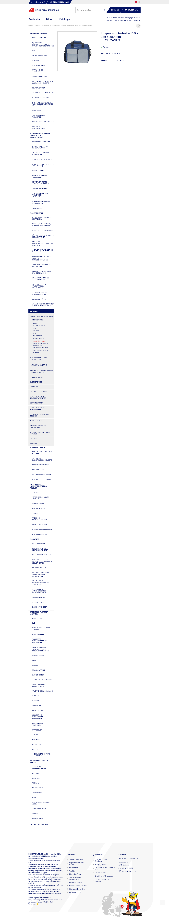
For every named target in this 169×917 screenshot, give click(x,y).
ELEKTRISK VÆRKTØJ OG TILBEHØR (39, 415)
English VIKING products (104, 876)
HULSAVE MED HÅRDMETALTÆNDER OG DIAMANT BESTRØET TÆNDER (43, 44)
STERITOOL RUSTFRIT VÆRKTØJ (39, 613)
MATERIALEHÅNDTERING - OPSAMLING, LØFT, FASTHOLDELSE (41, 574)
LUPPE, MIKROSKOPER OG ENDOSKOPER (41, 265)
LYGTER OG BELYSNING (39, 824)
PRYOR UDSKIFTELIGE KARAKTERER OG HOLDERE (42, 459)
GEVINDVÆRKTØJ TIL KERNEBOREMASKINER (40, 183)
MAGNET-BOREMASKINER (41, 141)
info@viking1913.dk (129, 871)
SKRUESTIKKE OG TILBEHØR (42, 529)
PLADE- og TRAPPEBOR (40, 97)
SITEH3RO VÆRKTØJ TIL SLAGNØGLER (40, 153)
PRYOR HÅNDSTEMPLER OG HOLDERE (42, 452)
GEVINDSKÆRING (38, 65)
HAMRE (35, 323)
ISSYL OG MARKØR (38, 670)
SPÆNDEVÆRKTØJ (39, 326)
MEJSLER (35, 696)
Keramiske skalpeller (39, 809)
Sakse (34, 797)
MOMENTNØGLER (39, 338)
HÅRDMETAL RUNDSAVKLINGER (39, 127)
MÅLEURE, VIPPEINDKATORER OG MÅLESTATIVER (43, 236)
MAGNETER (34, 539)
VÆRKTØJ (37, 25)
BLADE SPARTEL (38, 618)
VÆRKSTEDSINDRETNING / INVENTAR (40, 433)
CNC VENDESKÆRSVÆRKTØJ (42, 93)
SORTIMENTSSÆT (36, 403)
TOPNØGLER (36, 705)
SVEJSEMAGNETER (39, 568)
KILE (33, 623)
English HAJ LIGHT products (102, 880)
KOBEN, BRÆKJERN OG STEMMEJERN (40, 344)
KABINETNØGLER (38, 675)
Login (113, 10)
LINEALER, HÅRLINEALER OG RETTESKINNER (42, 251)
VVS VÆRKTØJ (37, 336)
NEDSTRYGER (37, 701)
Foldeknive (35, 783)
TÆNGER (36, 331)
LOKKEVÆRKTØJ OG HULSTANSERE (37, 408)
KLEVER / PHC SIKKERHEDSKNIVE (39, 767)
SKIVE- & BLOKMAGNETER (41, 555)
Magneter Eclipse (75, 883)
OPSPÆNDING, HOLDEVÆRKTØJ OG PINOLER (38, 486)
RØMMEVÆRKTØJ (38, 88)
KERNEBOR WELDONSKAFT (42, 159)
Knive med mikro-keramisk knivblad (40, 803)
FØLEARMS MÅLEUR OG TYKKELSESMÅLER (40, 279)
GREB (34, 660)
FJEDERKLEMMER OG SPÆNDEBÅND (38, 426)
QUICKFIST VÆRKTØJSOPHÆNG (41, 316)
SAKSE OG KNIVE (38, 710)
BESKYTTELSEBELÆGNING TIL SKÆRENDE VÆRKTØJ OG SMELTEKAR (42, 104)
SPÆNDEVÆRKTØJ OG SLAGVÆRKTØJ (38, 358)
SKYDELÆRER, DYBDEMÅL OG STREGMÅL (41, 218)
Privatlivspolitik (100, 873)
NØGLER (35, 749)
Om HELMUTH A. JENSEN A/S (105, 869)
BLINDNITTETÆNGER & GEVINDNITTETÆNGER (38, 365)
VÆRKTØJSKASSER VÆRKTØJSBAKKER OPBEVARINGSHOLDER (40, 649)
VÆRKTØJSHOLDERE (39, 525)
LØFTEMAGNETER (38, 597)
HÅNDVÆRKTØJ (45, 25)
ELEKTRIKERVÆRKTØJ (40, 348)
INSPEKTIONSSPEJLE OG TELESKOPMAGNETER (39, 397)
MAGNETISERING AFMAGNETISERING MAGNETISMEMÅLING (39, 591)
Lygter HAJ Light (75, 892)
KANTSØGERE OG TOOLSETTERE (38, 116)
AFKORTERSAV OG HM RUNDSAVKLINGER (40, 147)
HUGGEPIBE (36, 739)
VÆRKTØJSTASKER (56, 25)
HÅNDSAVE (34, 387)
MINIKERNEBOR (37, 208)
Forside (30, 25)
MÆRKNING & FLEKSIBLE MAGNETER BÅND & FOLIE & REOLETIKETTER (42, 561)
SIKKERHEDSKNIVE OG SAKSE (39, 761)
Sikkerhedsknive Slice (77, 889)
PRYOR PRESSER (38, 470)
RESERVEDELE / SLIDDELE (41, 479)
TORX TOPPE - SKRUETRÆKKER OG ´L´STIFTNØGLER (40, 641)
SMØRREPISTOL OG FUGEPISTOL (39, 724)
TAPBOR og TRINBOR (39, 76)
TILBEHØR (35, 492)
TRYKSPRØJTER (36, 421)
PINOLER (35, 513)
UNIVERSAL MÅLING (39, 299)
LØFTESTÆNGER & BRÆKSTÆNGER (38, 685)
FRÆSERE (35, 60)
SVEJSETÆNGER (36, 382)
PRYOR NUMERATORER (40, 465)
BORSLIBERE (36, 111)
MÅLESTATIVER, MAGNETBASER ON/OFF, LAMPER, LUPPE (40, 582)
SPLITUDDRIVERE (38, 744)
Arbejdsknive (36, 778)
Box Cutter (35, 773)
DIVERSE (33, 439)
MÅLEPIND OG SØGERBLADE (42, 691)
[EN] (139, 2)
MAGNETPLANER (38, 602)
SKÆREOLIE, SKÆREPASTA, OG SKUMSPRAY (42, 202)
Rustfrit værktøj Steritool (78, 886)
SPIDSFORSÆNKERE (39, 56)
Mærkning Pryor (75, 874)
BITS (34, 333)
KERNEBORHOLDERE (39, 188)
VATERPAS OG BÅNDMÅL (39, 392)
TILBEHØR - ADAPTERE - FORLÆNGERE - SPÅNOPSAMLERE (40, 195)
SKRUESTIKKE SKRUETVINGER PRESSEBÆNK (37, 716)
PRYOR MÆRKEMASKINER (41, 474)
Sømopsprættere (37, 818)
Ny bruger (129, 10)
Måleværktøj (73, 868)
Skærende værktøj (76, 859)
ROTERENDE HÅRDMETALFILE (43, 122)
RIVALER (35, 51)
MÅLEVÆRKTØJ (36, 213)
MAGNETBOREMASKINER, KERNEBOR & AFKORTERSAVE (40, 135)
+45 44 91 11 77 (127, 868)
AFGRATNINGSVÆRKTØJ (41, 350)
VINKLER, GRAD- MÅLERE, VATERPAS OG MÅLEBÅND (41, 225)
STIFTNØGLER (37, 730)
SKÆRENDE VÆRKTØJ (39, 33)
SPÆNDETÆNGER (38, 508)
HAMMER (35, 665)
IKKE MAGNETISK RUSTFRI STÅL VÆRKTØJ (41, 755)
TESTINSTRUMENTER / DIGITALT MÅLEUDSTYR (40, 293)
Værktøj (72, 871)
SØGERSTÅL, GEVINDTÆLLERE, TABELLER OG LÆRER (42, 243)
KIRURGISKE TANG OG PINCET (43, 680)
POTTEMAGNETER (38, 543)
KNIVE (35, 328)
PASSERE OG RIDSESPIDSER (42, 230)
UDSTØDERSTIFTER (39, 171)
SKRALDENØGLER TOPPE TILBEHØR (41, 628)
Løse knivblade (37, 793)
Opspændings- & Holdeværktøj (75, 878)
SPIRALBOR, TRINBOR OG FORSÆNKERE (41, 176)
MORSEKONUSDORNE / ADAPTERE (40, 498)
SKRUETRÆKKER (38, 634)
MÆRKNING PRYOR (37, 447)
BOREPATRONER (38, 503)
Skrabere (35, 814)
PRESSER (33, 443)
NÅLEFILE (36, 353)
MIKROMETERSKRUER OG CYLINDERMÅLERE (41, 272)
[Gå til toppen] (162, 902)
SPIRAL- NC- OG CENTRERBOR (37, 71)
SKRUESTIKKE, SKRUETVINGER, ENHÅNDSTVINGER (41, 371)
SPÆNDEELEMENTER (40, 534)
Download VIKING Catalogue (101, 860)
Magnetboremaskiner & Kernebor (77, 863)
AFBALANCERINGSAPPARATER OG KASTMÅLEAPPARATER (43, 305)
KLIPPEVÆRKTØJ (36, 377)
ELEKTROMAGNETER (39, 607)
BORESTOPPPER (38, 656)
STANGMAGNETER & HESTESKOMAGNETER (40, 549)
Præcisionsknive (37, 788)
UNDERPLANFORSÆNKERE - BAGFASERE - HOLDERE (42, 82)
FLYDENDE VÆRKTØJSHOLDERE (39, 519)
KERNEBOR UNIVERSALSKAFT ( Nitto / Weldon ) (43, 165)
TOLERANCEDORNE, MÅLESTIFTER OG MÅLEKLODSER (39, 286)
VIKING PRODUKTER (39, 38)
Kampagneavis (100, 864)
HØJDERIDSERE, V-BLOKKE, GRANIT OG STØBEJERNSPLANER (42, 258)
